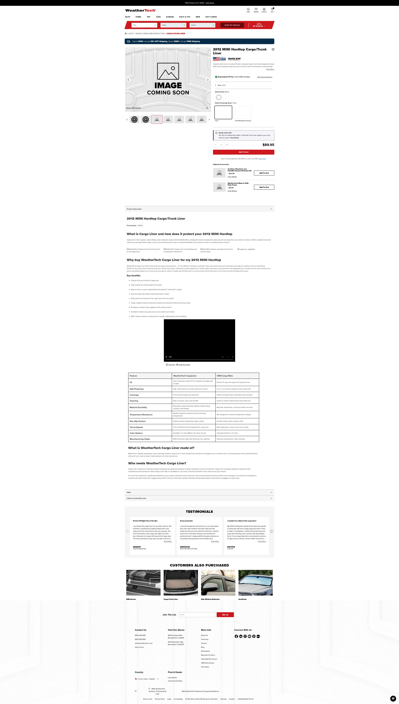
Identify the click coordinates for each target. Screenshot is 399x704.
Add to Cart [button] (264, 173)
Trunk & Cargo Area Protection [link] (150, 33)
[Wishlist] (273, 49)
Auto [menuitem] (127, 17)
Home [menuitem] (138, 17)
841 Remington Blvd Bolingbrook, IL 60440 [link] (176, 636)
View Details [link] (232, 177)
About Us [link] (204, 635)
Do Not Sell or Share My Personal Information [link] (201, 699)
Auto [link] (131, 33)
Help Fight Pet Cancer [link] (209, 659)
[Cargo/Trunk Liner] (181, 583)
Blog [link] (202, 647)
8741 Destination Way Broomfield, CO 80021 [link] (176, 643)
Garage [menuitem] (170, 17)
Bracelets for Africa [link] (208, 655)
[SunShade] (255, 583)
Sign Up (225, 614)
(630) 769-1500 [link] (140, 639)
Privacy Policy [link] (160, 699)
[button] (256, 10)
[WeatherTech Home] (140, 10)
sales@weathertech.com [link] (144, 643)
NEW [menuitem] (198, 17)
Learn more (262, 159)
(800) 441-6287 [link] (140, 635)
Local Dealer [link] (172, 677)
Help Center (139, 647)
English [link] (152, 679)
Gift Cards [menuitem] (211, 17)
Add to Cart (244, 152)
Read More (270, 69)
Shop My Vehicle (232, 25)
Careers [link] (204, 643)
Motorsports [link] (205, 651)
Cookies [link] (232, 699)
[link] (125, 33)
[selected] (219, 97)
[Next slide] (209, 119)
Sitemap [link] (223, 699)
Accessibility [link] (178, 699)
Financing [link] (204, 639)
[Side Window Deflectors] (218, 583)
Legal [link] (169, 699)
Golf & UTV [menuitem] (184, 17)
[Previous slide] (127, 119)
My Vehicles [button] (258, 26)
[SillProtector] (143, 583)
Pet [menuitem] (148, 17)
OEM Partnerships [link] (207, 663)
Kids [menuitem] (158, 17)
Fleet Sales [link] (205, 667)
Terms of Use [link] (147, 699)
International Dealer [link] (175, 681)
